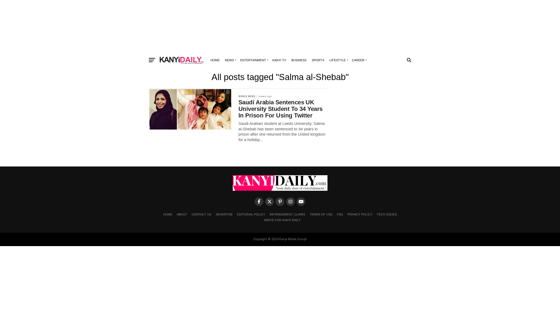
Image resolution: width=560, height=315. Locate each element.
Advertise (224, 214)
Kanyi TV (279, 60)
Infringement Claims (287, 214)
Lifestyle (337, 60)
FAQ (340, 214)
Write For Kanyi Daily (282, 220)
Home (215, 60)
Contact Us (201, 214)
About (182, 214)
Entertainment (253, 60)
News (229, 60)
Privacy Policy (359, 214)
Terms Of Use (321, 214)
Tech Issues (387, 214)
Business (298, 60)
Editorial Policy (251, 214)
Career (358, 60)
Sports (318, 60)
